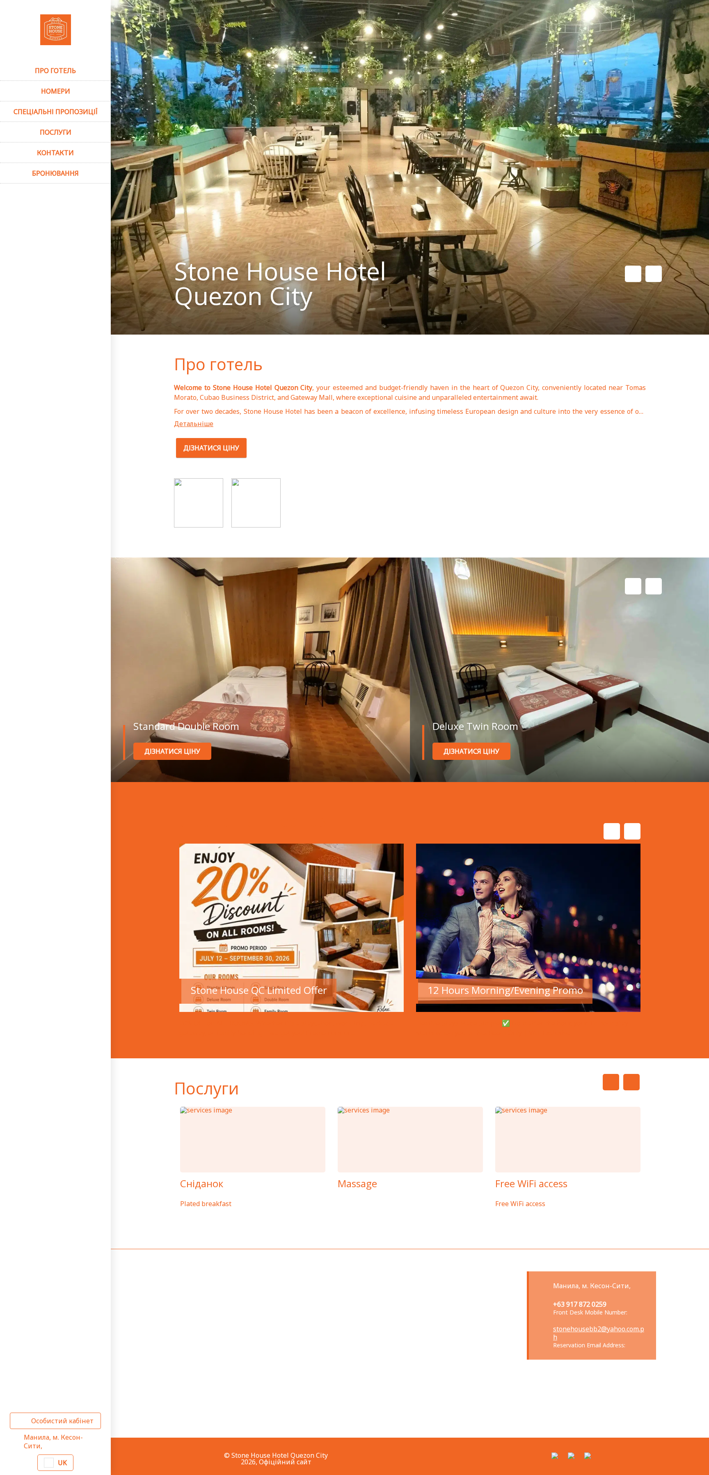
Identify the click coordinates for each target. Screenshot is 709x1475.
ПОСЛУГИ (55, 132)
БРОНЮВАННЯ (55, 173)
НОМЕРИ (55, 91)
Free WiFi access (531, 1183)
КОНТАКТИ (55, 152)
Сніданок (201, 1183)
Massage (357, 1183)
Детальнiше (193, 423)
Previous (633, 274)
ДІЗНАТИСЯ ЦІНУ (211, 447)
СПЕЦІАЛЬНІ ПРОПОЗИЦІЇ (56, 111)
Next (653, 274)
